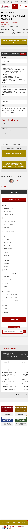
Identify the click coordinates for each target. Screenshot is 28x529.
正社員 (5, 308)
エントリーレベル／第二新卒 (10, 294)
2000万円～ (6, 252)
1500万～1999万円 (8, 248)
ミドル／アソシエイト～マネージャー (12, 297)
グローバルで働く (8, 279)
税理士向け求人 (7, 211)
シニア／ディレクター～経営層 (11, 300)
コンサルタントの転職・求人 (12, 22)
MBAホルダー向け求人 (9, 218)
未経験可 (6, 266)
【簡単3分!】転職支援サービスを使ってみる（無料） (14, 41)
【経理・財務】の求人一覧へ (22, 394)
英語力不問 (6, 276)
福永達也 (17, 180)
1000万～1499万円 (8, 245)
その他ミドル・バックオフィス (7, 24)
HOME (2, 22)
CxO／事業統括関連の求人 (10, 231)
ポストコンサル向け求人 (9, 221)
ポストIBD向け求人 (8, 224)
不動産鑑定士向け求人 (9, 214)
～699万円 (6, 239)
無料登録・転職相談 (15, 7)
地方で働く (6, 283)
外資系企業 (6, 263)
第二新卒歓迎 (7, 270)
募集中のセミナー (20, 7)
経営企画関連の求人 (8, 227)
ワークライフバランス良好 (10, 273)
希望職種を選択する (14, 199)
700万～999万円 (7, 242)
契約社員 (6, 312)
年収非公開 (6, 255)
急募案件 (6, 286)
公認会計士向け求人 (8, 208)
